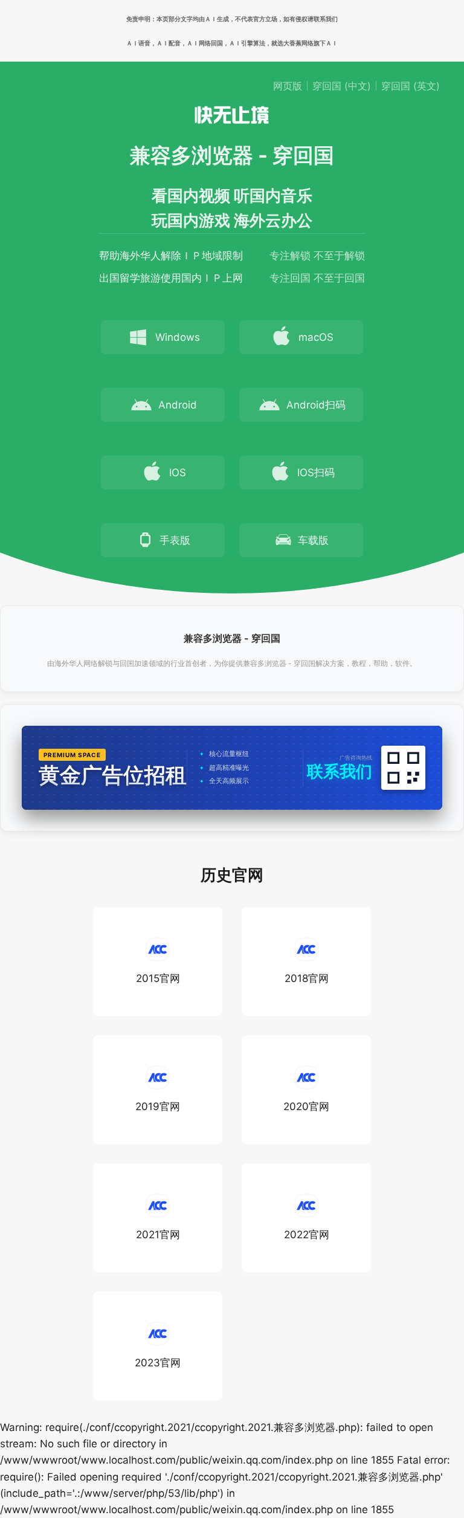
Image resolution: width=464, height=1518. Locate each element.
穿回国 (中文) (341, 86)
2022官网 (306, 1235)
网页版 (287, 86)
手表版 (175, 540)
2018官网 (307, 978)
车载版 (313, 540)
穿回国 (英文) (410, 86)
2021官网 (158, 1235)
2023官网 (158, 1363)
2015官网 (158, 978)
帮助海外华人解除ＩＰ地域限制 (171, 256)
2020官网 (306, 1106)
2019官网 (157, 1106)
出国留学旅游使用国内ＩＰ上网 (171, 278)
